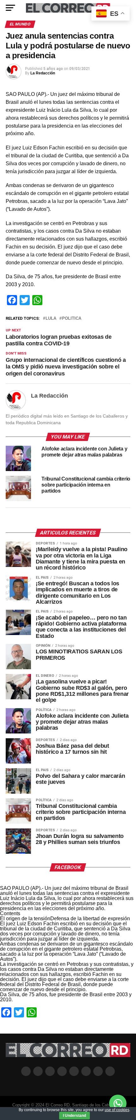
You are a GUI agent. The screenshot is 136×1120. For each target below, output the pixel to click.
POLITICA (71, 319)
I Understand (74, 1115)
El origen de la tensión (25, 918)
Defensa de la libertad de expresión (90, 918)
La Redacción (42, 73)
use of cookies (117, 1110)
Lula (51, 319)
